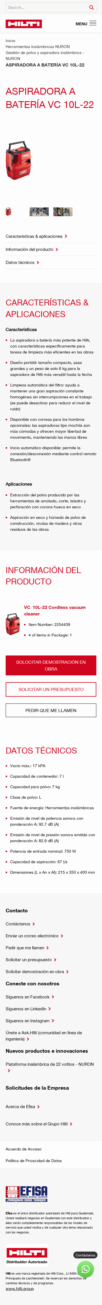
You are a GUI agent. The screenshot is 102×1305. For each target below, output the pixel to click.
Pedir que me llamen (51, 710)
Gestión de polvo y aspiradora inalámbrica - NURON (45, 55)
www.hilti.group (20, 1288)
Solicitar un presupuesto (51, 689)
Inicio (10, 40)
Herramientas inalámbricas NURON (38, 46)
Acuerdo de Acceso (23, 1148)
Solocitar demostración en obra (51, 665)
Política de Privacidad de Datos (34, 1160)
